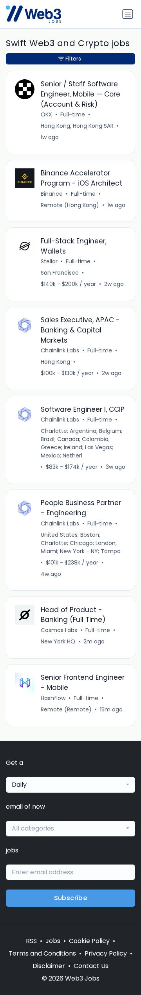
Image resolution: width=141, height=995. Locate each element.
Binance (52, 194)
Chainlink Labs (60, 350)
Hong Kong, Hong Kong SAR (77, 126)
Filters (73, 59)
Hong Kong (55, 362)
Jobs (52, 940)
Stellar (49, 261)
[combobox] (70, 785)
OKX (46, 114)
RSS (31, 940)
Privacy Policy (106, 953)
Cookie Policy (89, 940)
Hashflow (53, 698)
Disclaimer (49, 965)
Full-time (72, 114)
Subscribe (70, 897)
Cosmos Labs (59, 630)
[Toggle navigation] (127, 14)
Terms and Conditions (42, 953)
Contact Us (91, 965)
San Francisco (60, 273)
